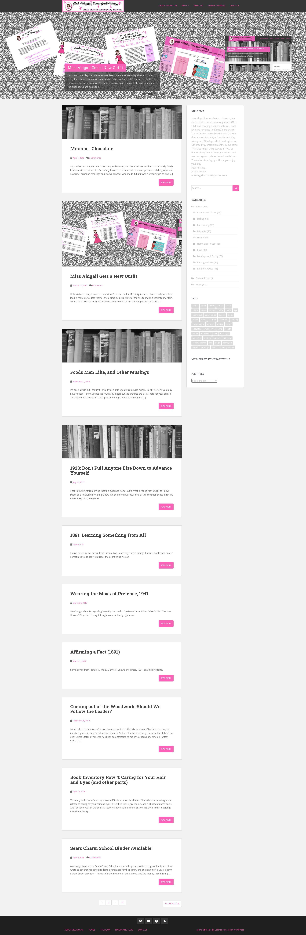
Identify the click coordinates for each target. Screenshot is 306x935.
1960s (220, 310)
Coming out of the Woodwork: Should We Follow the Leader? (115, 709)
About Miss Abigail (167, 5)
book (230, 315)
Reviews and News (216, 5)
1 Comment (97, 285)
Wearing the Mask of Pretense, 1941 (109, 593)
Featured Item (203, 278)
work (214, 347)
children (212, 319)
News (198, 284)
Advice (185, 5)
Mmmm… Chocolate (91, 148)
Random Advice (205, 268)
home (195, 333)
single (217, 342)
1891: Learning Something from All (108, 535)
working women (226, 347)
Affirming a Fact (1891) (95, 652)
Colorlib (218, 929)
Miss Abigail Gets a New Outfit (103, 276)
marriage (224, 333)
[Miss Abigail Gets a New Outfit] (122, 233)
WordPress (239, 929)
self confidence (199, 342)
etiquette (197, 328)
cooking (210, 324)
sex (210, 342)
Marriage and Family (207, 256)
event (206, 328)
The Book (198, 5)
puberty (217, 338)
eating (228, 324)
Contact (234, 5)
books (195, 319)
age (235, 310)
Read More (166, 182)
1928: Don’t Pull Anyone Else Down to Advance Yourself (121, 470)
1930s (195, 310)
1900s (212, 305)
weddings (204, 347)
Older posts (171, 903)
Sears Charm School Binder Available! (111, 848)
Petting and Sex (205, 262)
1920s (228, 305)
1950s (212, 310)
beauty (222, 315)
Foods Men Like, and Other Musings (109, 372)
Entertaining (203, 225)
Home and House (206, 243)
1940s (203, 310)
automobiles (210, 315)
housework (206, 333)
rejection (227, 338)
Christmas (223, 319)
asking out (197, 315)
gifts (220, 328)
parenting (197, 338)
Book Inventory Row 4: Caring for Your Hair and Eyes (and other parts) (118, 779)
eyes (213, 328)
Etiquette (201, 231)
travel (195, 347)
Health (200, 237)
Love (199, 249)
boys (203, 319)
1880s (195, 305)
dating (220, 324)
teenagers (227, 342)
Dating (200, 218)
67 (122, 902)
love (215, 333)
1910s (220, 305)
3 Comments (95, 857)
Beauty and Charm (206, 212)
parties (207, 338)
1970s (228, 310)
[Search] (236, 188)
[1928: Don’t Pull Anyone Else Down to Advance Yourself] (122, 441)
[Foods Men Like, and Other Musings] (122, 345)
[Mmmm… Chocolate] (122, 122)
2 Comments (95, 157)
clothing (234, 319)
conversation (198, 324)
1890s (203, 305)
